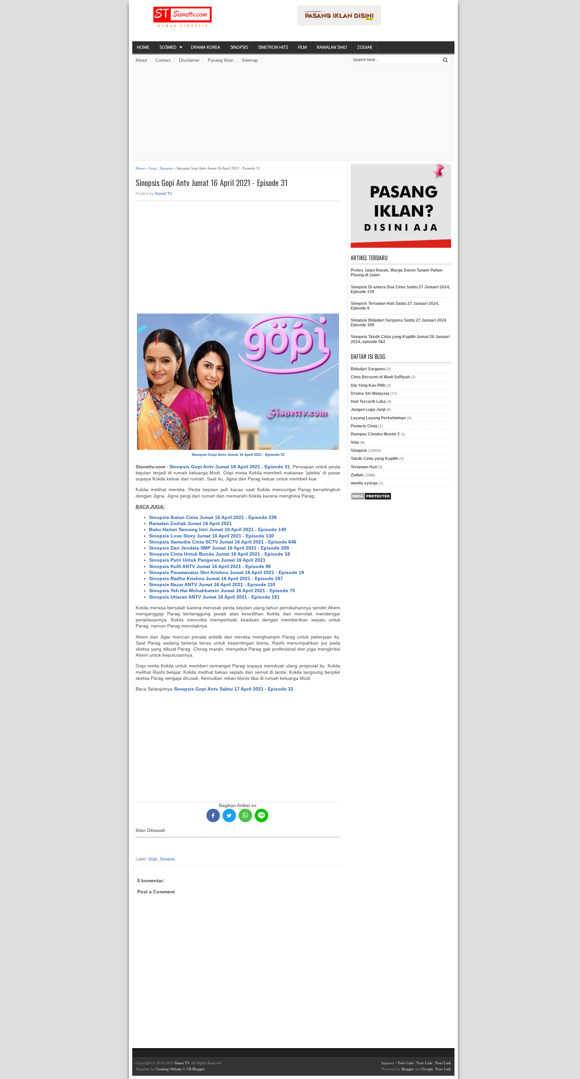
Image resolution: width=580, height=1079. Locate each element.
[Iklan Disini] (339, 24)
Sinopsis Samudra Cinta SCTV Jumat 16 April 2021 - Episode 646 (222, 542)
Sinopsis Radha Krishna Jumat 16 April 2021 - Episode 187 (216, 578)
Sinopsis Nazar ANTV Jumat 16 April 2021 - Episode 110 (212, 584)
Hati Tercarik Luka (368, 401)
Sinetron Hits (273, 47)
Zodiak (364, 47)
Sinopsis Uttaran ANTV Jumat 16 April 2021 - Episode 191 (214, 597)
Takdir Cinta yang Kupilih (374, 458)
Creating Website (169, 1069)
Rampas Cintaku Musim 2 (375, 434)
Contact (163, 60)
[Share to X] (229, 815)
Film (302, 47)
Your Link (405, 1063)
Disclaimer (189, 60)
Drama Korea (205, 47)
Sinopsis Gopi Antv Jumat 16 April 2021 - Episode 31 (212, 182)
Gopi (153, 168)
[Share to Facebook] (213, 815)
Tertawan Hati (364, 467)
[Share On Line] (261, 815)
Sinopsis (239, 47)
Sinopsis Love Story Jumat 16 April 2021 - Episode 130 (211, 535)
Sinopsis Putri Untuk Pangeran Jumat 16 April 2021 (207, 560)
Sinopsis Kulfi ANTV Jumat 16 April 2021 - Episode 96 (210, 566)
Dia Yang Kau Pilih (368, 385)
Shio (355, 442)
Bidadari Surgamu (368, 369)
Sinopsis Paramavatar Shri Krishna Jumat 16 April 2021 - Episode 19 (226, 572)
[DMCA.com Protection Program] (371, 499)
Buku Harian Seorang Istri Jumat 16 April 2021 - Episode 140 (217, 529)
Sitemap (250, 60)
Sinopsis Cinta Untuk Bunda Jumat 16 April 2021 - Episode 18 (219, 554)
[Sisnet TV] (182, 22)
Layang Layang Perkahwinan (378, 418)
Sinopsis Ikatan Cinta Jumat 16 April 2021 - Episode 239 (213, 517)
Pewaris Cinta (364, 426)
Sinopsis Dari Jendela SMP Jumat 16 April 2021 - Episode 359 (219, 548)
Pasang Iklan (220, 60)
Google (427, 1069)
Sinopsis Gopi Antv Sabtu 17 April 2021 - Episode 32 (233, 689)
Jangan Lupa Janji (368, 409)
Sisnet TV (163, 193)
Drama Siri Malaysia (370, 393)
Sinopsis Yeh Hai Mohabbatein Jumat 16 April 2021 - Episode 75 (222, 590)
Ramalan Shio (332, 47)
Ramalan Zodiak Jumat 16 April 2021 (190, 523)
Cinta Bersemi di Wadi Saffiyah (380, 377)
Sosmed (168, 47)
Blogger (407, 1069)
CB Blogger (196, 1069)
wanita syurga (364, 483)
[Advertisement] (293, 113)
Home (143, 47)
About (141, 60)
